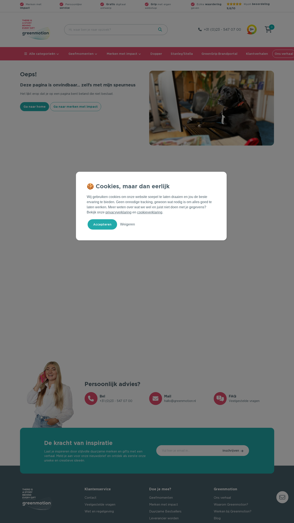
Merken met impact (122, 53)
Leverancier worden (164, 518)
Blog (217, 518)
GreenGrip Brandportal (219, 53)
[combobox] (109, 29)
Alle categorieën (42, 53)
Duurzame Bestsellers (165, 511)
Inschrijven (231, 450)
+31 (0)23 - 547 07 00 (222, 30)
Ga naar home (34, 106)
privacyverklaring (118, 212)
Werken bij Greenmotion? (232, 511)
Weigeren (127, 224)
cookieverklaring (149, 212)
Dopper (156, 53)
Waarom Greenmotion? (231, 504)
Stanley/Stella (182, 53)
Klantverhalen (257, 53)
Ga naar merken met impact (75, 106)
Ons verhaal (222, 497)
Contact (90, 497)
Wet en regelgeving (99, 511)
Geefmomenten (81, 53)
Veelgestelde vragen (100, 504)
